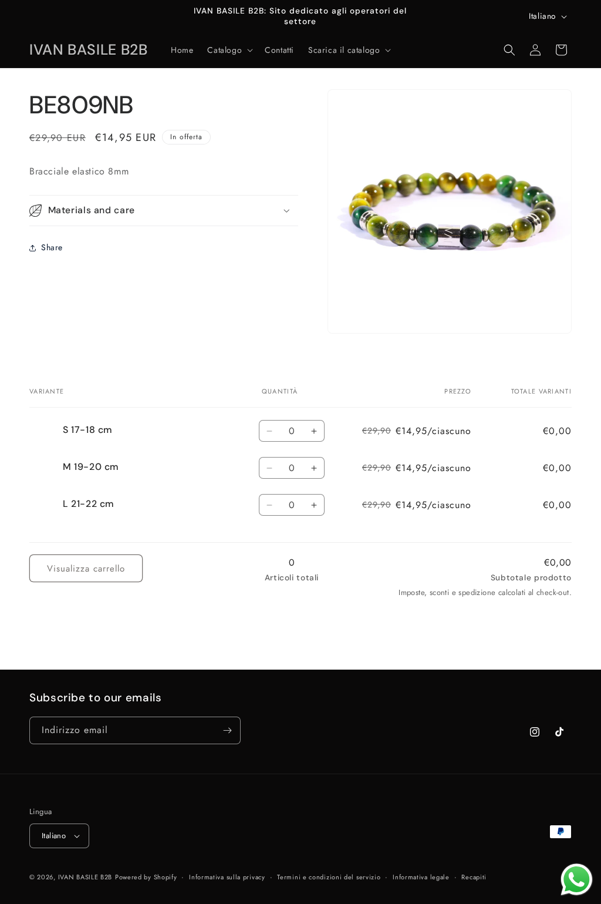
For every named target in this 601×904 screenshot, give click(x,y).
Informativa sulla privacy (227, 877)
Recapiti (474, 877)
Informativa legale (421, 877)
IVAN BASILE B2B (85, 877)
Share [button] (52, 247)
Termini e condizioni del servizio (328, 877)
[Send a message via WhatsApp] (576, 879)
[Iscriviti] (227, 730)
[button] (229, 50)
